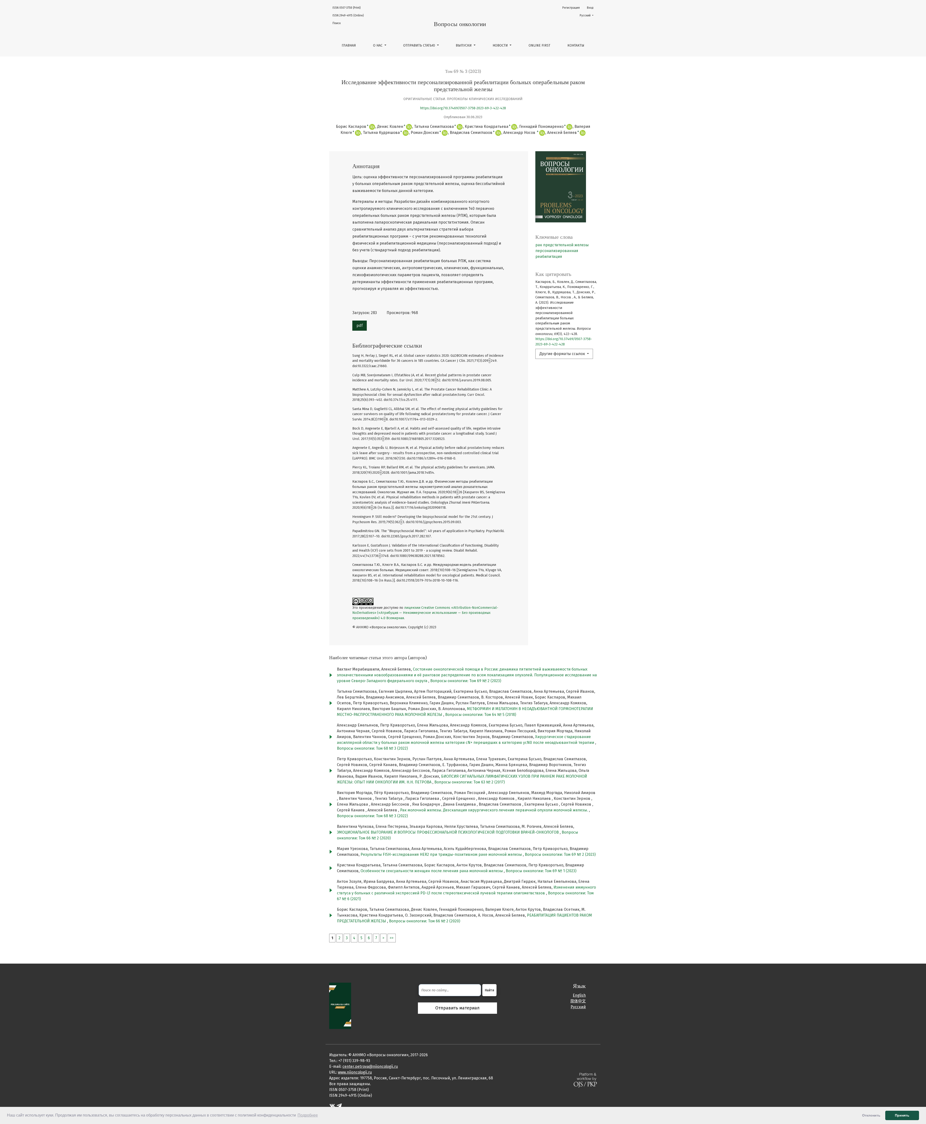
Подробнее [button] (308, 1115)
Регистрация (571, 7)
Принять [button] (902, 1115)
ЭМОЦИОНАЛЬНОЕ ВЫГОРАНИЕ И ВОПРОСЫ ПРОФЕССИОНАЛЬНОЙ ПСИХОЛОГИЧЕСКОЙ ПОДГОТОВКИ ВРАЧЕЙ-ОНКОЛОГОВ (448, 832)
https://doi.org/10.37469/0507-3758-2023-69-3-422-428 (463, 108)
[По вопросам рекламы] (340, 1005)
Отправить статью (419, 45)
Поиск (337, 23)
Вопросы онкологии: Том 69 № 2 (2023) (465, 681)
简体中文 (578, 1001)
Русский (588, 15)
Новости (501, 45)
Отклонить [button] (871, 1115)
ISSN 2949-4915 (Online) (348, 15)
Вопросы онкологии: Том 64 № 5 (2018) (480, 714)
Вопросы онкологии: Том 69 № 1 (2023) (541, 871)
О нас (378, 45)
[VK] (332, 1105)
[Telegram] (339, 1105)
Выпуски (464, 45)
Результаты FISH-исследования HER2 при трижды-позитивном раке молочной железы (442, 854)
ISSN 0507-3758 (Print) (347, 7)
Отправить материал (457, 1008)
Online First (539, 45)
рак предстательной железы (562, 245)
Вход (590, 7)
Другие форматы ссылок (562, 353)
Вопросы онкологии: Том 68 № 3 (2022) (372, 748)
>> (392, 938)
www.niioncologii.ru (355, 1072)
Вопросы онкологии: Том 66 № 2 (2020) (424, 921)
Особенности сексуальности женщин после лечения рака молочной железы (432, 871)
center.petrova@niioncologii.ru (370, 1066)
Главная (349, 45)
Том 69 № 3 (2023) (463, 71)
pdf (359, 325)
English (579, 995)
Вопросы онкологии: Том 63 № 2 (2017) (469, 782)
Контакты (575, 45)
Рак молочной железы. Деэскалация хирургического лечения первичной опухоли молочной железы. (494, 810)
